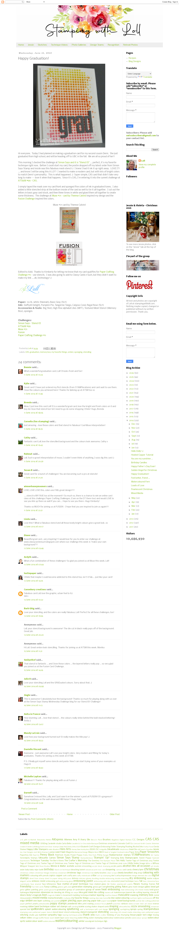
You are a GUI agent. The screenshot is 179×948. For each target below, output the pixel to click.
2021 (131, 393)
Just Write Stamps (41, 852)
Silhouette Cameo (47, 858)
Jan (133, 514)
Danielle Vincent (33, 749)
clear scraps (112, 873)
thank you (89, 915)
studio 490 (33, 915)
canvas (119, 870)
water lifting (83, 918)
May (134, 498)
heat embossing (111, 889)
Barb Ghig (29, 608)
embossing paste (83, 881)
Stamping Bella (117, 858)
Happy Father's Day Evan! (143, 466)
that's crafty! (101, 915)
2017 (131, 409)
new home (103, 898)
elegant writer (25, 881)
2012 (131, 523)
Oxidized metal (123, 852)
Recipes (132, 58)
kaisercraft (109, 892)
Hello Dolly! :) (137, 451)
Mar (134, 506)
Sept (134, 436)
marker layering (96, 895)
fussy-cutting (50, 887)
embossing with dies (102, 881)
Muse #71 (22, 329)
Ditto (74, 847)
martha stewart (111, 895)
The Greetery (93, 861)
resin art (143, 904)
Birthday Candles (139, 463)
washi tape (59, 918)
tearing (65, 915)
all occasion (143, 866)
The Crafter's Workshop (75, 861)
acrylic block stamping (101, 866)
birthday (49, 869)
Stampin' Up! (101, 858)
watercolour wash (34, 921)
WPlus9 (156, 864)
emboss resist (38, 881)
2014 (131, 420)
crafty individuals (83, 876)
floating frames (148, 884)
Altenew (68, 840)
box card (102, 870)
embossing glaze (66, 881)
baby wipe (34, 870)
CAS (27, 352)
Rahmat (28, 454)
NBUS (101, 852)
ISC (97, 850)
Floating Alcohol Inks (134, 847)
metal (156, 895)
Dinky (69, 847)
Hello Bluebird (53, 849)
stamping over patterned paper (33, 912)
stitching (24, 915)
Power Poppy (76, 855)
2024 (131, 381)
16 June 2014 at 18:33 (33, 741)
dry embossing (137, 878)
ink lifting (66, 893)
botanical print (92, 870)
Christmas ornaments (108, 844)
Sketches (42, 45)
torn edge (147, 915)
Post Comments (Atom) (42, 819)
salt (69, 907)
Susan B (28, 470)
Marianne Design (81, 852)
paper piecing (68, 900)
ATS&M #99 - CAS (27, 181)
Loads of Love (137, 485)
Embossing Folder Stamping (113, 847)
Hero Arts (65, 849)
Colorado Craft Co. (125, 844)
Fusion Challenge (26, 199)
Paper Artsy (134, 852)
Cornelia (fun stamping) (36, 421)
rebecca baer (133, 904)
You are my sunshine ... (142, 459)
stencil (49, 912)
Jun (133, 448)
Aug (134, 440)
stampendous (151, 909)
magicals (51, 895)
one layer (37, 901)
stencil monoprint (88, 912)
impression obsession (40, 892)
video (29, 918)
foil (157, 884)
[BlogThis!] (47, 348)
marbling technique (80, 895)
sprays (133, 909)
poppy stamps (58, 903)
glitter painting (31, 890)
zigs (105, 921)
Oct (133, 432)
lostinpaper (30, 573)
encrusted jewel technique (122, 881)
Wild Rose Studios (43, 866)
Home (21, 45)
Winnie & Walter (58, 866)
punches (116, 904)
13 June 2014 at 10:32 (33, 600)
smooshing (144, 906)
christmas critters (27, 873)
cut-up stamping (104, 876)
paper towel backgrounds (123, 901)
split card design (101, 909)
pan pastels (55, 901)
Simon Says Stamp (68, 858)
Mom (96, 852)
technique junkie (75, 915)
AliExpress (57, 839)
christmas (151, 869)
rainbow (124, 904)
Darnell (28, 793)
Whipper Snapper (27, 866)
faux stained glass (98, 884)
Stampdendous (86, 858)
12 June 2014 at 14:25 (33, 581)
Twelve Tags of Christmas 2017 (81, 864)
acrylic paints (116, 866)
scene (81, 906)
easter (149, 879)
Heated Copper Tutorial (142, 455)
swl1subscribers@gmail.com (141, 136)
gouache (52, 890)
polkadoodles (44, 904)
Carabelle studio (54, 844)
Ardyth (27, 557)
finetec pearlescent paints (121, 884)
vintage (35, 918)
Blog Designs (135, 61)
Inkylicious (124, 849)
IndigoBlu (103, 849)
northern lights (136, 898)
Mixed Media (137, 493)
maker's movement (63, 895)
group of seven (93, 890)
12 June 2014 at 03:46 (34, 548)
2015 (131, 417)
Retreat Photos (130, 45)
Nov (134, 428)
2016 (131, 413)
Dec (134, 424)
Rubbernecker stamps (120, 855)
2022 (131, 389)
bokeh (82, 870)
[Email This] (44, 348)
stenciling (87, 352)
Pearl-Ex (36, 855)
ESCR (78, 847)
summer (43, 915)
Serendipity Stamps (28, 858)
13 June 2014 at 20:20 (34, 635)
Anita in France (32, 714)
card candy (127, 870)
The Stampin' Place (107, 861)
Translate (147, 77)
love (44, 895)
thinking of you (113, 915)
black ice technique (62, 870)
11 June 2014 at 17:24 (33, 375)
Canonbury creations (35, 590)
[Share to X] (49, 348)
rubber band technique (38, 906)
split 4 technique (87, 909)
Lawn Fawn (60, 852)
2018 (131, 405)
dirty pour (67, 878)
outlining (46, 901)
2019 (131, 401)
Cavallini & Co (76, 843)
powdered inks (75, 904)
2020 (131, 397)
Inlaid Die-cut (134, 850)
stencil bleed (58, 912)
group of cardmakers (76, 890)
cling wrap (137, 873)
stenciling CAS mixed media (121, 912)
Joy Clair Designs (26, 852)
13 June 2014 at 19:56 (33, 616)
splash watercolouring (55, 909)
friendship (25, 886)
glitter (22, 890)
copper (59, 875)
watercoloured (49, 921)
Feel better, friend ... (140, 478)
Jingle (27, 695)
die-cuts (148, 876)
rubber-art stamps (58, 906)
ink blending (56, 893)
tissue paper (136, 915)
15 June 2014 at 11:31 (33, 651)
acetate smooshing (83, 866)
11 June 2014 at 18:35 (33, 429)
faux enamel (36, 884)
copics (52, 875)
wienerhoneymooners (35, 486)
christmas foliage (42, 873)
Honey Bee (76, 849)
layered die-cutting (134, 893)
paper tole (96, 901)
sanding (75, 907)
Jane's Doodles (147, 849)
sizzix (134, 906)
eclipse (156, 879)
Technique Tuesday (39, 861)
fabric (136, 881)
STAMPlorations (141, 855)
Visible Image (139, 864)
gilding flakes (121, 887)
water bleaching (71, 918)
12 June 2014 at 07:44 (34, 565)
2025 (131, 377)
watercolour (108, 918)
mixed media (39, 898)
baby (27, 870)
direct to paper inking (54, 878)
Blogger (117, 928)
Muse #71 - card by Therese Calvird (69, 196)
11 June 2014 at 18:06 (33, 413)
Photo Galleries (79, 45)
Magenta (70, 852)
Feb (133, 510)
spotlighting (125, 909)
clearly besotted (125, 873)
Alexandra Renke (44, 840)
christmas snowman (58, 873)
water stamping (96, 918)
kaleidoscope (120, 893)
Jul (133, 444)
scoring (88, 907)
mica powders (26, 898)
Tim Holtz (120, 861)
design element (138, 876)
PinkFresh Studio (62, 855)
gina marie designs (136, 887)
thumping (125, 915)
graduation (34, 352)
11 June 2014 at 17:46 (33, 394)
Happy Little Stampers (37, 849)
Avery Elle (85, 840)
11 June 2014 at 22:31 (33, 510)
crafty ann (71, 876)
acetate (70, 866)
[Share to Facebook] (52, 348)
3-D (21, 840)
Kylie (26, 384)
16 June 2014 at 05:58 (34, 686)
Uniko (125, 863)
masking (134, 895)
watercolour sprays (139, 918)
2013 (131, 519)
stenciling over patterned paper (146, 912)
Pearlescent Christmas (142, 489)
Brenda (28, 402)
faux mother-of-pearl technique (72, 884)
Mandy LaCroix (32, 733)
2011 (131, 527)
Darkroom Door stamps (49, 847)
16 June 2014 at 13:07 (33, 724)
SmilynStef (30, 660)
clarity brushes (100, 873)
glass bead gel (152, 887)
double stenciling (122, 878)
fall (140, 881)
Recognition (113, 45)
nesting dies (94, 898)
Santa (156, 855)
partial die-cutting (143, 901)
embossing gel (52, 881)
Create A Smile (25, 847)
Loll (143, 161)
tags (60, 915)
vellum (23, 918)
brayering (110, 870)
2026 (131, 373)
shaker (94, 907)
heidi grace (154, 890)
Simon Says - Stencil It (29, 323)
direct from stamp (36, 878)
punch (109, 904)
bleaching (75, 870)
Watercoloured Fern (140, 482)
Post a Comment (29, 809)
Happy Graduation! (140, 474)
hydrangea (24, 893)
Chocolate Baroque (90, 843)
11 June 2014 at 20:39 (33, 461)
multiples (67, 898)
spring (140, 909)
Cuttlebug (36, 847)
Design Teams (97, 45)
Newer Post (24, 814)
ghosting (110, 887)
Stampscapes (131, 858)
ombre (71, 352)
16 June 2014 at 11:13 (33, 705)
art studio (155, 866)
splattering (73, 909)
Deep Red (63, 847)
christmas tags (74, 873)
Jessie (31, 45)
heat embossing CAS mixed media (135, 890)
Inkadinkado (113, 849)
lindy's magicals (34, 895)
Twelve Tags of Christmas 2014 (139, 861)
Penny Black (47, 855)
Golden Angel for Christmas (144, 470)
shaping (113, 906)
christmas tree (88, 873)
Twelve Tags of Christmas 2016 (54, 864)
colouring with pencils (39, 876)
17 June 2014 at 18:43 (33, 768)
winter (82, 921)
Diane (27, 535)
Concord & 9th (139, 843)
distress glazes (85, 878)
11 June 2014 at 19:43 (33, 445)
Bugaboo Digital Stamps (122, 840)
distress (75, 879)
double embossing (106, 878)
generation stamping (82, 887)
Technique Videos (59, 45)
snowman (155, 907)
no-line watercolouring (118, 898)
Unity (130, 863)
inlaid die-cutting (96, 892)
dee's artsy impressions (121, 876)
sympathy (52, 915)
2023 (131, 385)
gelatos (60, 887)
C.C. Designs (138, 840)
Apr (133, 502)
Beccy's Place (96, 840)
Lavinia (52, 852)
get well (102, 887)
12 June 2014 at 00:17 (33, 527)
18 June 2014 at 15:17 (33, 784)
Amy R (76, 840)
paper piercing (83, 901)
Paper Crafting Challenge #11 (32, 335)
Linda (27, 519)
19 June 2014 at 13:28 (33, 803)
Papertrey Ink (26, 855)
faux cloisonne (149, 881)
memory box (45, 352)
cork (65, 876)
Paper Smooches (149, 852)
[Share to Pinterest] (54, 348)
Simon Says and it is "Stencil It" (74, 162)
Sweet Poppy (145, 858)
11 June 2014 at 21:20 (33, 478)
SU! (152, 855)
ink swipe (74, 892)
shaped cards (103, 907)
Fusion (21, 332)
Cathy (27, 438)
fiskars (137, 884)
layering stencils (149, 893)
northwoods (147, 898)
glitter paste (44, 890)
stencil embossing (72, 912)
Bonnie (27, 367)
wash (52, 918)
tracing (156, 915)
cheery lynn (137, 870)
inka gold (83, 892)
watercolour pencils (122, 918)
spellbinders (37, 909)
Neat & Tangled (110, 852)
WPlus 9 (149, 863)
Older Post (115, 814)
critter (94, 875)
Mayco (91, 852)
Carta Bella (66, 844)
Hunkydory (85, 849)
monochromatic (55, 898)
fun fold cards (38, 887)
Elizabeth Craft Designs (91, 847)
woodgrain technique (94, 921)
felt (108, 884)
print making (88, 904)
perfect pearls (31, 904)
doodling (95, 878)
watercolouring (66, 921)
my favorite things (59, 352)
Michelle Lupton (32, 777)
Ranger (106, 855)
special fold (25, 909)
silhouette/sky (125, 907)
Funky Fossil (148, 847)
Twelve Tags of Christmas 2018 (108, 864)
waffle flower (44, 918)
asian (22, 870)
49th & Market (30, 840)
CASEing (43, 844)
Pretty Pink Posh (89, 855)
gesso (95, 887)
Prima (99, 855)
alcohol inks (129, 866)
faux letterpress (49, 884)
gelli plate (68, 887)
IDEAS (92, 850)
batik (41, 870)
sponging (78, 352)
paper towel (106, 901)
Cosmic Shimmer (152, 843)
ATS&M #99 (24, 326)
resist (150, 904)
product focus (100, 904)
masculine (123, 895)
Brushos (107, 840)
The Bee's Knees (57, 861)
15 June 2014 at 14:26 (33, 670)
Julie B (27, 679)
